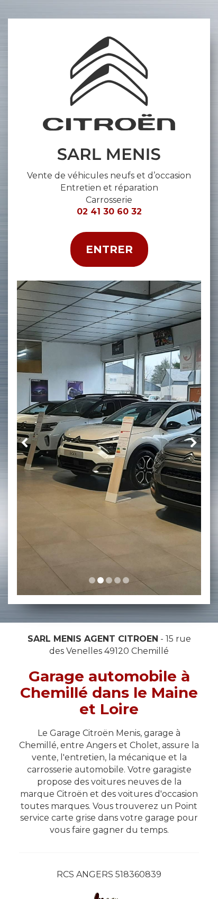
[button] (26, 438)
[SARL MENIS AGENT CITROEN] (109, 99)
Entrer (109, 249)
